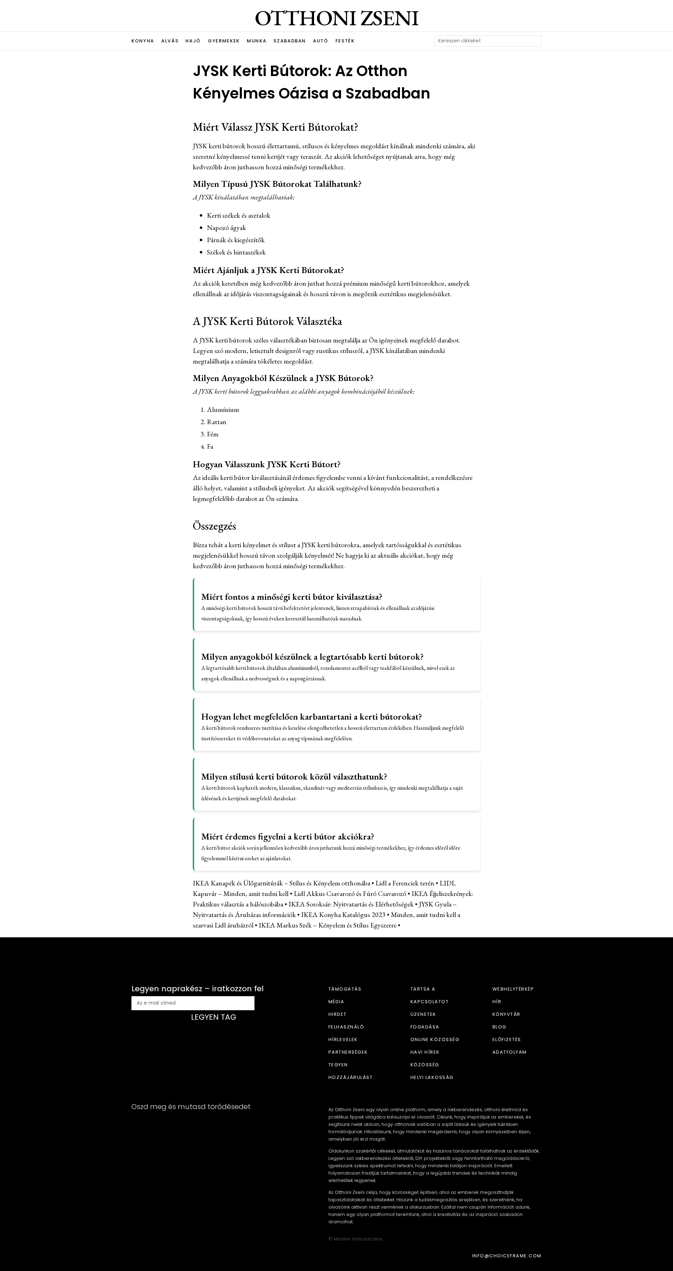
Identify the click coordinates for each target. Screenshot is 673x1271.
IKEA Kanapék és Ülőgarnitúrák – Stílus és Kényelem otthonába (281, 883)
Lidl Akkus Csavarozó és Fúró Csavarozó (350, 893)
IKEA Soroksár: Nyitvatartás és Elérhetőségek (351, 904)
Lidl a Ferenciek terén (404, 883)
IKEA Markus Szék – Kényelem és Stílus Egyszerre (327, 925)
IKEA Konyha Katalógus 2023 (343, 914)
